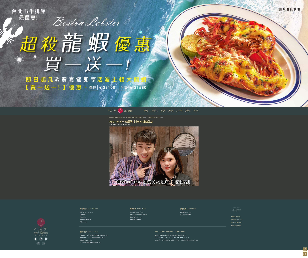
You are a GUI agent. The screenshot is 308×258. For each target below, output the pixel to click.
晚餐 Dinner (83, 217)
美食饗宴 (154, 111)
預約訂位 (196, 111)
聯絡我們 (188, 111)
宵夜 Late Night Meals (85, 219)
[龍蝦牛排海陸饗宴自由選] (154, 53)
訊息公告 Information (185, 214)
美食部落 (179, 111)
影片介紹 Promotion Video (116, 117)
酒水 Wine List (83, 222)
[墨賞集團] (305, 249)
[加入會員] (305, 254)
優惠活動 (163, 111)
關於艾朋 (146, 111)
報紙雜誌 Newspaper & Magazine (135, 117)
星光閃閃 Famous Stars (154, 117)
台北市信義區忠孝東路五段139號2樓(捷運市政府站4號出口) (171, 235)
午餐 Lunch (83, 214)
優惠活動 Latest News (185, 212)
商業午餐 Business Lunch (86, 212)
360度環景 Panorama (135, 219)
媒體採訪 (171, 111)
